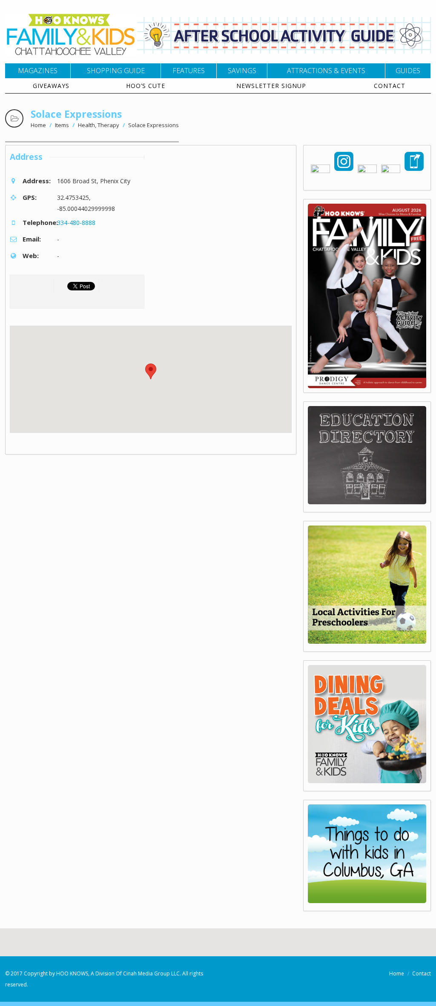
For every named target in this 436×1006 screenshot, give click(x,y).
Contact (389, 86)
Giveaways (51, 86)
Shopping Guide (116, 70)
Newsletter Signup (271, 86)
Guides (408, 70)
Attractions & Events (326, 70)
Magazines (37, 70)
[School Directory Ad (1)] (367, 502)
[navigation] (218, 78)
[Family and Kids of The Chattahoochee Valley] (71, 50)
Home (38, 125)
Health (86, 125)
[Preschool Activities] (367, 641)
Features (188, 70)
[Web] (367, 901)
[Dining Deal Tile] (367, 781)
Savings (242, 70)
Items (62, 125)
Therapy (108, 125)
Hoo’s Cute (145, 86)
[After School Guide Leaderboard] (284, 51)
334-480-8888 (76, 223)
